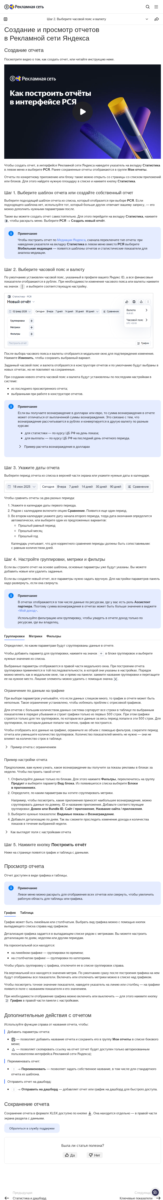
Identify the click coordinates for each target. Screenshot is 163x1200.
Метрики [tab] (35, 636)
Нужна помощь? (155, 1192)
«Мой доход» (27, 610)
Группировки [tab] (14, 636)
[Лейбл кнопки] (156, 6)
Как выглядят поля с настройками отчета (41, 832)
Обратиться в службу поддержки (32, 1128)
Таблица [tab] (26, 912)
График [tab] (10, 912)
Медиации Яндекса (71, 239)
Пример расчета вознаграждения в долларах (57, 446)
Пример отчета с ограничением (33, 747)
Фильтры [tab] (53, 636)
